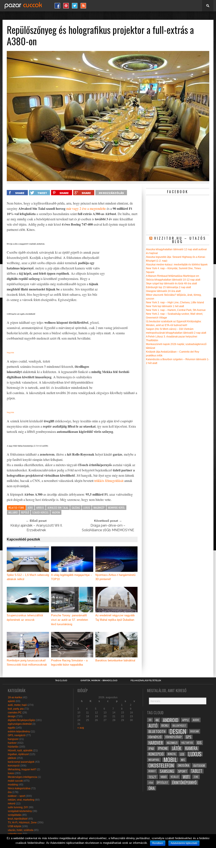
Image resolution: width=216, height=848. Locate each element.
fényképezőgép (173, 737)
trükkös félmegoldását (108, 480)
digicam (194, 731)
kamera (191, 748)
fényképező (154, 737)
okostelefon (161, 765)
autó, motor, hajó (17, 705)
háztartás (13, 746)
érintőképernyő (184, 782)
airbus (40, 507)
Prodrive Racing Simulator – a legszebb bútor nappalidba (69, 662)
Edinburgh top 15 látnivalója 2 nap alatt (168, 287)
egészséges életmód (20, 723)
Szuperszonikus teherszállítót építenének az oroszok (25, 617)
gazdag (76, 507)
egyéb (11, 727)
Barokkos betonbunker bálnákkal (115, 660)
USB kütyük (14, 826)
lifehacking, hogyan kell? (22, 769)
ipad (151, 748)
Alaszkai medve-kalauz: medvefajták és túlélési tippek (177, 264)
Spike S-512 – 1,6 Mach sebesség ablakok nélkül (28, 577)
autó (152, 725)
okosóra (183, 765)
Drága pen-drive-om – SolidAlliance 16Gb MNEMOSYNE (108, 527)
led (182, 754)
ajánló (11, 701)
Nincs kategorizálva (19, 788)
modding (13, 784)
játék (176, 748)
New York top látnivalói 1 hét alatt (165, 306)
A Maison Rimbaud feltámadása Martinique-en (172, 275)
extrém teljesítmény (19, 731)
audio (196, 720)
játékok (12, 758)
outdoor (199, 765)
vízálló (175, 776)
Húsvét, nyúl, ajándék (20, 750)
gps (188, 737)
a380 (30, 507)
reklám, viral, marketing (21, 799)
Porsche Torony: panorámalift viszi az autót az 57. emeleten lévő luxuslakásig (69, 620)
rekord (11, 803)
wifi (186, 776)
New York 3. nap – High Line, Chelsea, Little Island (175, 302)
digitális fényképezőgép (21, 720)
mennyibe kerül (116, 507)
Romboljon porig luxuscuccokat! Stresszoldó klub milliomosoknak (27, 662)
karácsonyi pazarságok (21, 761)
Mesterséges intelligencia (22, 777)
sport (182, 771)
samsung (167, 771)
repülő (25, 512)
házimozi (172, 743)
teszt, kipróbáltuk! (18, 818)
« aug (80, 727)
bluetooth (156, 731)
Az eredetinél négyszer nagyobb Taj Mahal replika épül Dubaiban (115, 617)
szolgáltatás (15, 814)
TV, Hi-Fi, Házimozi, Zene (22, 822)
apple (185, 720)
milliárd (13, 512)
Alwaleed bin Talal (57, 507)
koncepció (14, 765)
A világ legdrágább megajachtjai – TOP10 (71, 577)
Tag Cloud (61, 680)
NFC (183, 759)
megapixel (153, 760)
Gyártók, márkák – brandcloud (98, 680)
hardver (12, 742)
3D (149, 720)
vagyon (56, 512)
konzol (172, 754)
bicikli (165, 726)
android (170, 720)
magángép (99, 507)
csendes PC (15, 712)
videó (164, 777)
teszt (152, 776)
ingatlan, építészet (18, 754)
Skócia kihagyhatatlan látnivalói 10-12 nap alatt (173, 279)
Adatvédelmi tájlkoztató (184, 843)
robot (152, 771)
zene (196, 776)
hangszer (13, 739)
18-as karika (15, 697)
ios (199, 742)
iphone (163, 748)
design (12, 716)
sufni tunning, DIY (18, 807)
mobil (170, 759)
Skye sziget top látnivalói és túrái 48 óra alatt (171, 283)
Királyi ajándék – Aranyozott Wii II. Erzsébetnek (36, 527)
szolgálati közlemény (20, 811)
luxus (86, 507)
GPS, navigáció (17, 735)
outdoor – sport (16, 795)
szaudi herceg (40, 512)
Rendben (157, 843)
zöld (150, 782)
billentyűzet (179, 725)
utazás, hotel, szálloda (20, 830)
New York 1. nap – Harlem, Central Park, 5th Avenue (176, 310)
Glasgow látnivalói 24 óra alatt (163, 291)
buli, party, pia (16, 708)
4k (157, 720)
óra (10, 792)
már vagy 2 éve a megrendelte (86, 208)
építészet (162, 782)
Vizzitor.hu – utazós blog (180, 240)
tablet (196, 771)
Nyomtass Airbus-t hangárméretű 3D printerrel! (115, 577)
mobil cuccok (15, 780)
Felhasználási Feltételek (146, 680)
